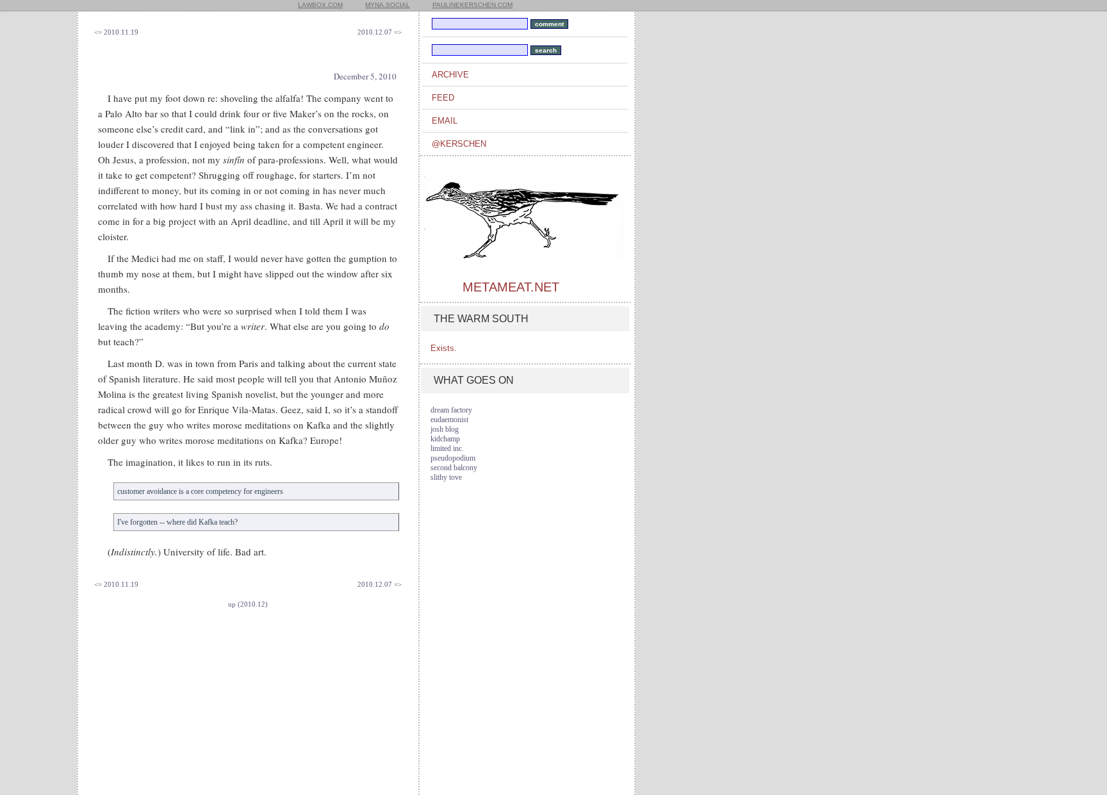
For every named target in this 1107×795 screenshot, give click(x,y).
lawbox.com (320, 4)
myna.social (387, 4)
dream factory (451, 410)
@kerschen (459, 144)
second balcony (453, 467)
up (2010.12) (248, 604)
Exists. (443, 348)
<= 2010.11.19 (116, 32)
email (444, 121)
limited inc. (447, 448)
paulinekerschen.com (472, 4)
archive (450, 74)
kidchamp (445, 438)
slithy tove (446, 477)
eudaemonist (449, 419)
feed (443, 98)
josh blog (444, 429)
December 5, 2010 (365, 76)
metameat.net (511, 287)
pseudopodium (452, 458)
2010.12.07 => (379, 32)
